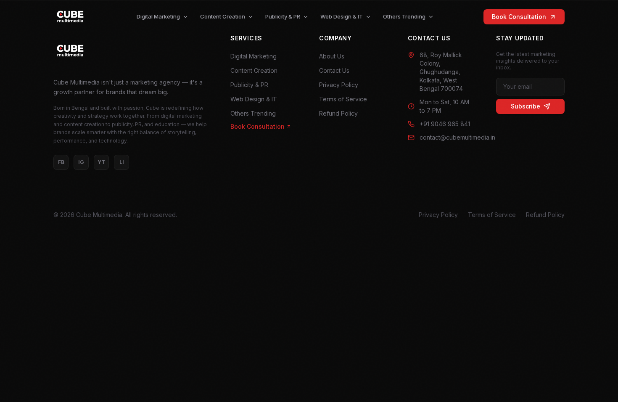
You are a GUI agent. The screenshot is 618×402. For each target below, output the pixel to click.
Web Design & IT (341, 16)
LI (121, 162)
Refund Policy (338, 113)
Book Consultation (519, 16)
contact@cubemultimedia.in (448, 137)
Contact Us (334, 70)
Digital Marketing (158, 16)
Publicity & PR (282, 16)
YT (101, 162)
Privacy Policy (338, 84)
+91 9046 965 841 (445, 123)
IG (81, 162)
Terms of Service (343, 99)
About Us (331, 56)
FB (61, 162)
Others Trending (404, 16)
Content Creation (222, 16)
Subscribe (525, 106)
